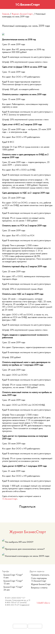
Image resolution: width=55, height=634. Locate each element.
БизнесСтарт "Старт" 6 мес (13, 576)
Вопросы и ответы (39, 587)
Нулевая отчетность (40, 574)
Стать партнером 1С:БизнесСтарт (39, 579)
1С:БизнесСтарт (9, 498)
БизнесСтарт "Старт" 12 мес (13, 582)
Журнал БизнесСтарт (27, 531)
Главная (5, 13)
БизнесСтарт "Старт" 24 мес (13, 588)
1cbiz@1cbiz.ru (43, 602)
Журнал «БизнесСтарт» (22, 13)
